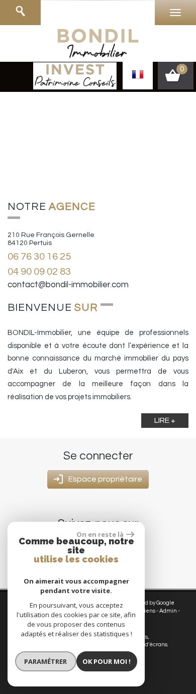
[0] (175, 78)
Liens (148, 611)
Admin (168, 611)
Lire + (164, 420)
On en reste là (100, 534)
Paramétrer (45, 661)
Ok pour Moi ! (106, 661)
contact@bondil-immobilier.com (68, 284)
